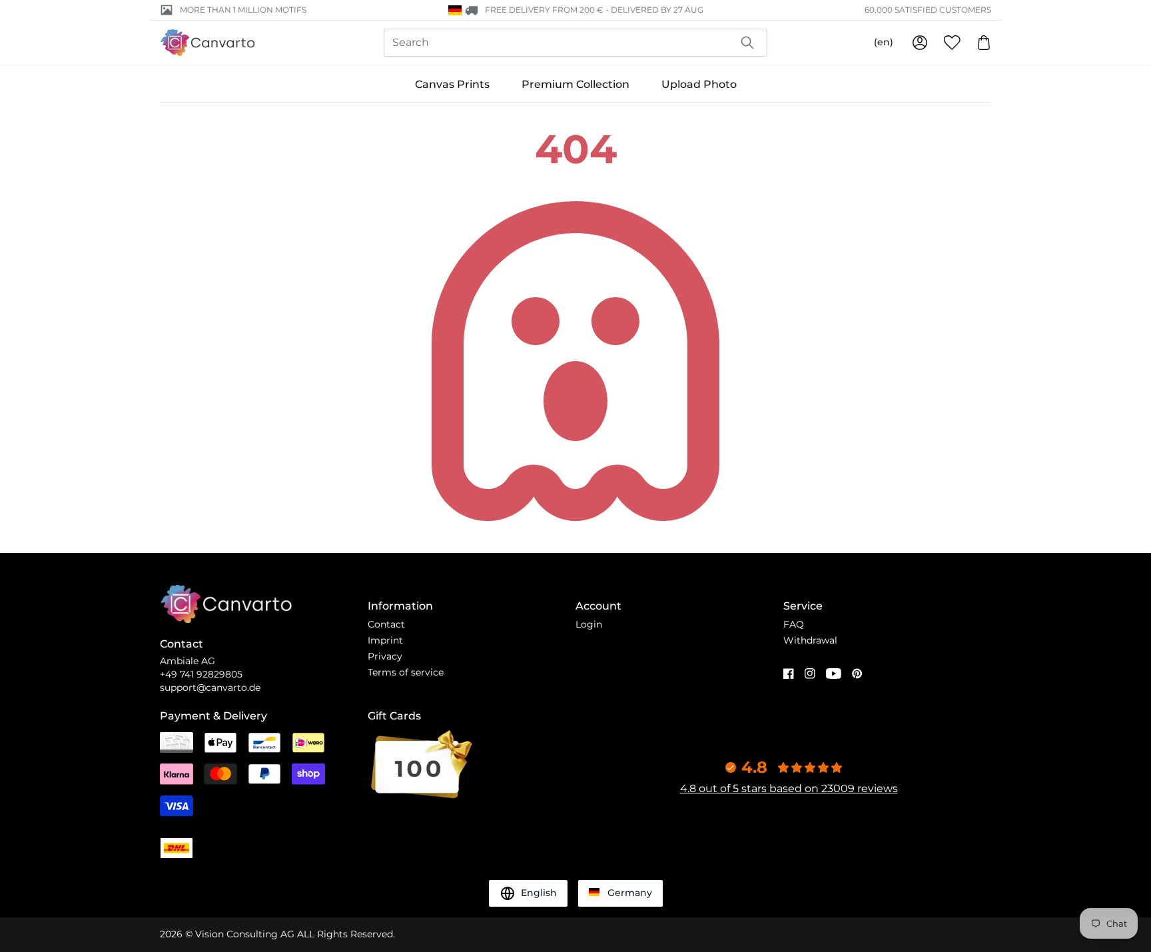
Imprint (385, 640)
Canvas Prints (452, 84)
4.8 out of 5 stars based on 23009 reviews (789, 788)
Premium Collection (575, 84)
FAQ (793, 624)
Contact (386, 624)
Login (589, 624)
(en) (883, 42)
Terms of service (406, 672)
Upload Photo (699, 84)
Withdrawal (810, 640)
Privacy (385, 656)
